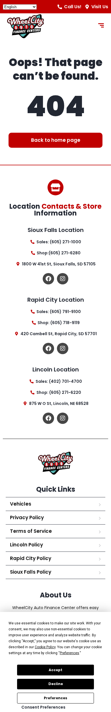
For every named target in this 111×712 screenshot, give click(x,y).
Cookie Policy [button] (45, 647)
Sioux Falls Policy (30, 572)
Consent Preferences (43, 707)
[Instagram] (62, 278)
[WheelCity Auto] (25, 26)
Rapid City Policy (30, 558)
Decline (55, 683)
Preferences (55, 698)
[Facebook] (48, 278)
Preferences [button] (69, 653)
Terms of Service (31, 531)
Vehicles (20, 503)
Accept (55, 669)
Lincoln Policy (26, 544)
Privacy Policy (27, 517)
